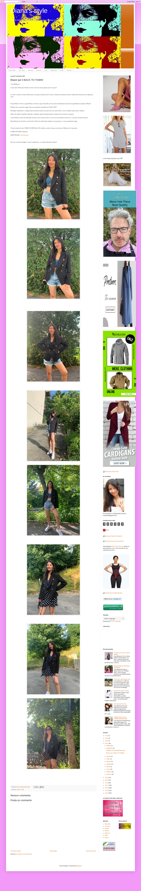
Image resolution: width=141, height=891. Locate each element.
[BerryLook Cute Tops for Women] (111, 471)
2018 (106, 783)
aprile (108, 766)
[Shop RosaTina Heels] (117, 93)
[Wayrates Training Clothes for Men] (119, 396)
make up (54, 70)
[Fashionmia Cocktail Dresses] (112, 593)
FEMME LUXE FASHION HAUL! (115, 750)
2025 (106, 735)
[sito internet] (113, 816)
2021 (106, 743)
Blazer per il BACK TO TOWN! (115, 753)
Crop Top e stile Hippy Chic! (122, 679)
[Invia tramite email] (34, 787)
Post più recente (16, 851)
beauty (30, 70)
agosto (109, 756)
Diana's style (28, 10)
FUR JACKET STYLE (120, 704)
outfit (61, 70)
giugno (109, 761)
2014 (106, 793)
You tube (22, 70)
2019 (106, 780)
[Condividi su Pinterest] (43, 787)
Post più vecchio (91, 851)
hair (46, 70)
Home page (53, 851)
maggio (109, 764)
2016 (106, 788)
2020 (106, 777)
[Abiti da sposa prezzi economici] (113, 541)
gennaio (109, 774)
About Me (12, 70)
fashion (38, 70)
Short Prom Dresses (117, 546)
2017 (106, 785)
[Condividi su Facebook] (41, 787)
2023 (106, 738)
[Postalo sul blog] (37, 787)
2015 (106, 790)
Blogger (79, 866)
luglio (108, 759)
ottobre (109, 745)
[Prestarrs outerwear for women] (119, 326)
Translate (118, 621)
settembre (110, 748)
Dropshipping (24, 135)
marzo (109, 769)
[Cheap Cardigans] (119, 466)
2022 (106, 741)
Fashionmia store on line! (121, 691)
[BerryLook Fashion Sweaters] (112, 536)
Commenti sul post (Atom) (24, 854)
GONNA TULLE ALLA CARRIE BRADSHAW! (120, 718)
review (69, 70)
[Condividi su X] (39, 787)
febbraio (109, 772)
